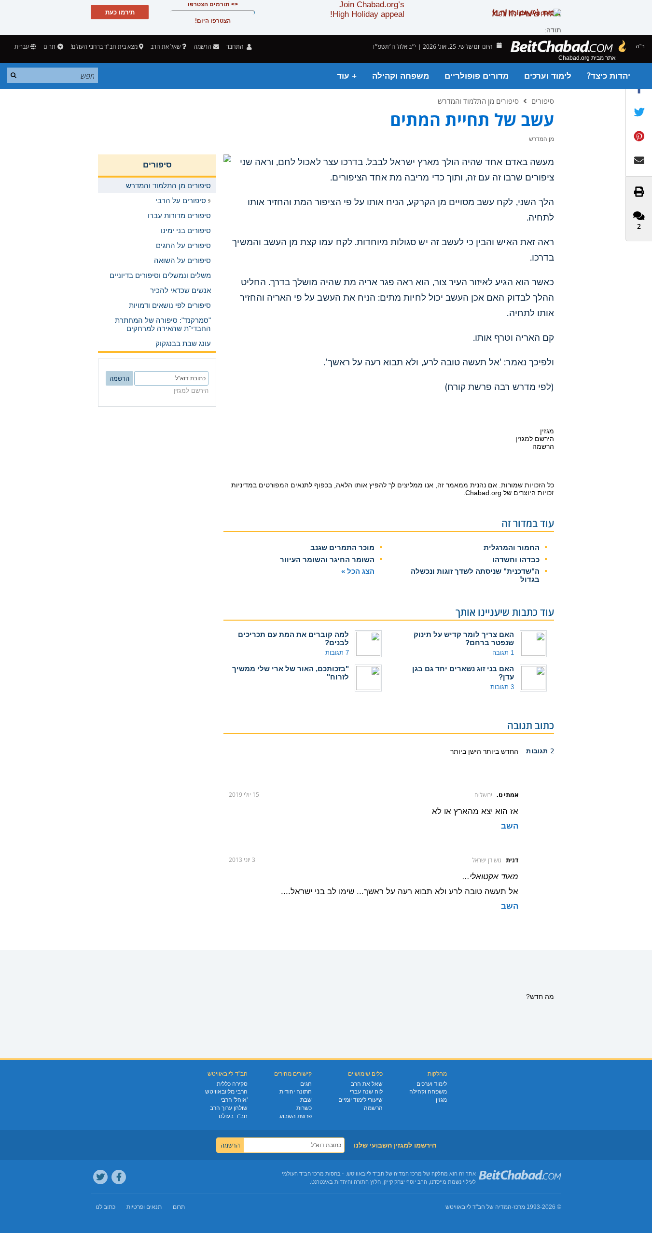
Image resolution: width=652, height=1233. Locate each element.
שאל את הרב (165, 46)
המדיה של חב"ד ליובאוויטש (478, 1207)
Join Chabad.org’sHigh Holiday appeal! (367, 9)
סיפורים (542, 101)
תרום (49, 46)
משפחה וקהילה (400, 76)
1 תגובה (503, 652)
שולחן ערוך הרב (229, 1108)
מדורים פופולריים (476, 76)
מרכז (519, 1207)
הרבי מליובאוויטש (226, 1091)
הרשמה (373, 1108)
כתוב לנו (105, 1207)
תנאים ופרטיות (144, 1207)
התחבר (235, 46)
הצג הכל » (358, 571)
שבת (306, 1099)
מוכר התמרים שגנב (342, 547)
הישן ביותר (465, 751)
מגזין (441, 1099)
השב (509, 826)
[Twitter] (100, 1177)
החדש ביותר (499, 751)
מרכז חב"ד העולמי (303, 1174)
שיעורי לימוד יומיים (360, 1099)
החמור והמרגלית (512, 547)
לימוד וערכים (547, 76)
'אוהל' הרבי (234, 1099)
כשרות (304, 1108)
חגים (306, 1084)
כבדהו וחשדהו (516, 559)
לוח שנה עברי (366, 1091)
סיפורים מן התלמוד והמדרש (478, 101)
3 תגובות (502, 687)
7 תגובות (337, 652)
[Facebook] (118, 1177)
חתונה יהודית (295, 1091)
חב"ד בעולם (233, 1116)
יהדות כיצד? (608, 76)
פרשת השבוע (295, 1116)
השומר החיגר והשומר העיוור (327, 559)
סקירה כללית (232, 1084)
